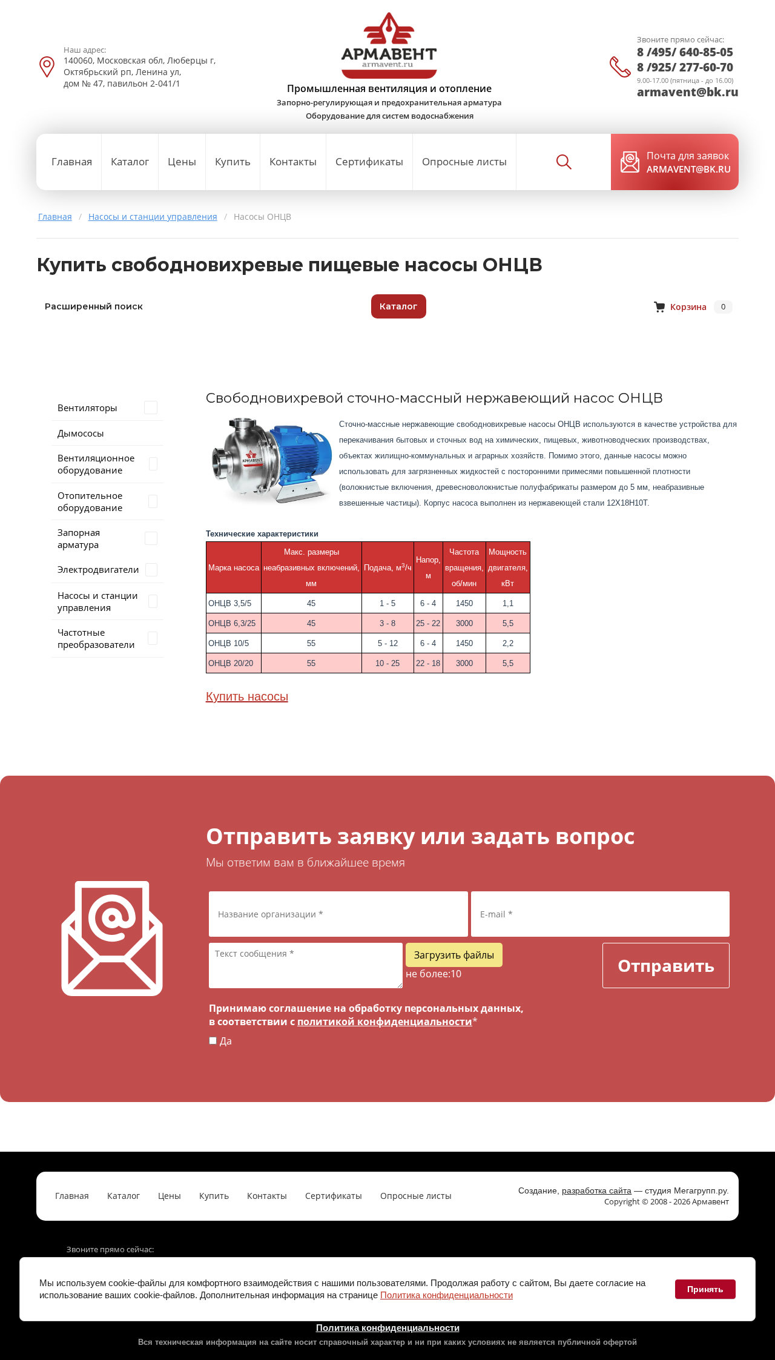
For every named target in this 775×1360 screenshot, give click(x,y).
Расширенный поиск (94, 306)
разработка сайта (597, 1190)
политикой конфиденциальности (384, 1021)
